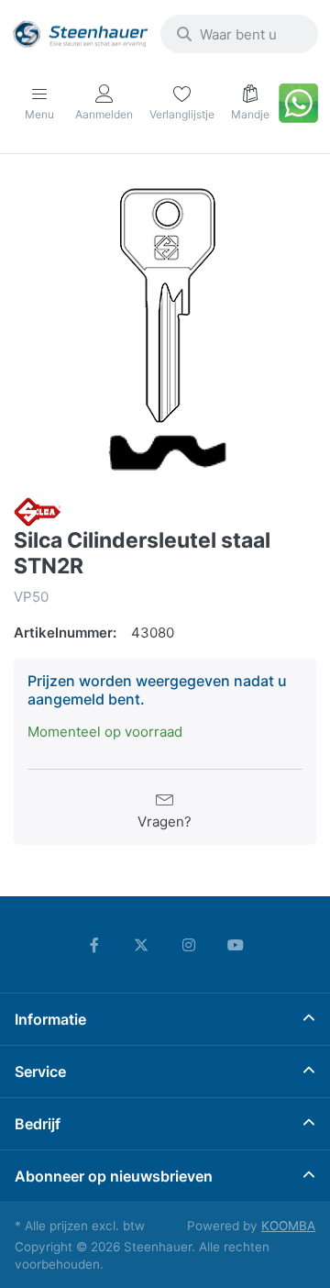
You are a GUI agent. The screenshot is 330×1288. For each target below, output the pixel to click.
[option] (165, 327)
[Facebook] (94, 945)
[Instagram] (189, 945)
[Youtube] (236, 945)
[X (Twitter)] (141, 945)
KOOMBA (288, 1225)
